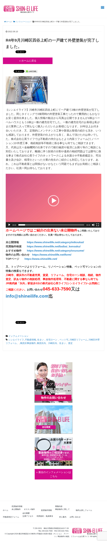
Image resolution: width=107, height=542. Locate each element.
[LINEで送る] (31, 71)
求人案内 (62, 517)
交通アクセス (27, 516)
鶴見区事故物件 (28, 343)
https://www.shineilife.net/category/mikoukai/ (55, 242)
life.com (39, 296)
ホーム (5, 510)
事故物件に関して (62, 509)
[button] (53, 200)
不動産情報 (30, 339)
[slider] (51, 225)
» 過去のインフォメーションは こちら (53, 474)
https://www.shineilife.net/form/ (51, 254)
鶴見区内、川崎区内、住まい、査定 (55, 343)
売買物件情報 (17, 506)
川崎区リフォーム (78, 339)
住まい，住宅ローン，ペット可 (52, 339)
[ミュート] (93, 224)
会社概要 (26, 513)
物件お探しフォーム (84, 510)
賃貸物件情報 (46, 510)
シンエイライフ (16, 339)
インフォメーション (18, 336)
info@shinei (18, 296)
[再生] (9, 224)
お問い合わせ (75, 517)
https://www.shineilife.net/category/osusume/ (55, 250)
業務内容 (58, 506)
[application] (53, 201)
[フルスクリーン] (97, 224)
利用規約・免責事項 (45, 516)
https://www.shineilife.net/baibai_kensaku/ (54, 246)
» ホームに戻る (27, 60)
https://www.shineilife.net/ (41, 258)
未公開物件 (16, 509)
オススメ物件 (29, 509)
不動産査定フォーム (11, 517)
